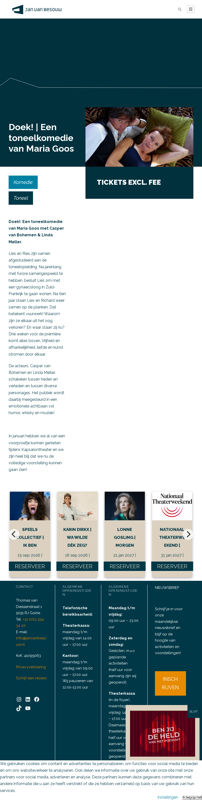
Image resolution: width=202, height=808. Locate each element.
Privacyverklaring (31, 667)
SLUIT (193, 711)
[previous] (14, 534)
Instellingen (167, 797)
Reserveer (30, 566)
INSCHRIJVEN (170, 683)
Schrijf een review (31, 678)
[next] (188, 534)
